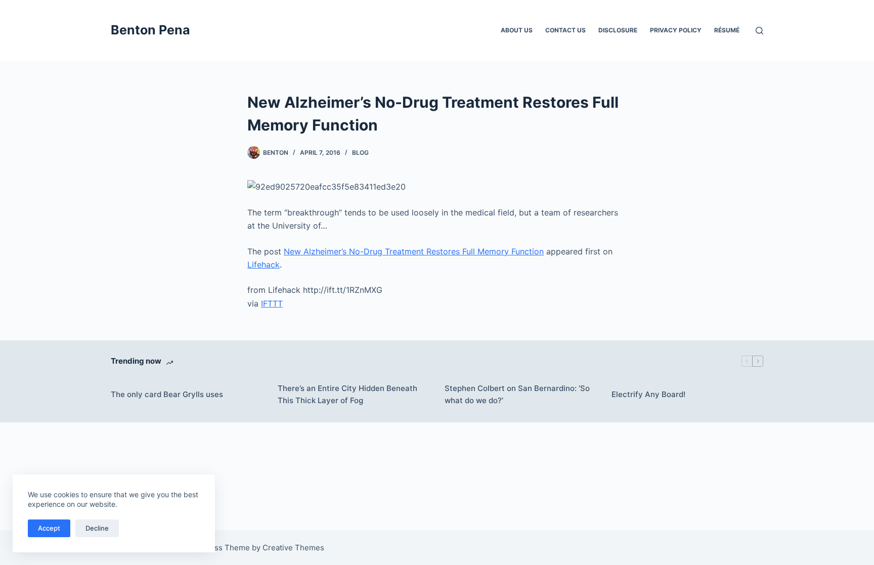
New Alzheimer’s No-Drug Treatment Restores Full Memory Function (414, 251)
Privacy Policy (676, 30)
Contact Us (565, 30)
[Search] (759, 30)
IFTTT (272, 303)
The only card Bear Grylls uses (167, 394)
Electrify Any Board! (648, 394)
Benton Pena (150, 29)
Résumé (726, 30)
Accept (49, 528)
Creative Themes (293, 547)
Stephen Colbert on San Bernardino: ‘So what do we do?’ (517, 394)
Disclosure (617, 30)
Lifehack (263, 264)
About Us (517, 30)
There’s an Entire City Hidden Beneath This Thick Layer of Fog (347, 394)
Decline (97, 528)
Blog (360, 152)
